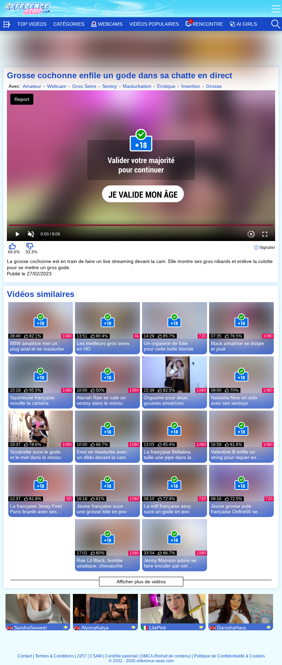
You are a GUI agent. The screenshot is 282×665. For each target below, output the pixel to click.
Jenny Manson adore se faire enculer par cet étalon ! (170, 563)
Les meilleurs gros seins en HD (103, 346)
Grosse (214, 86)
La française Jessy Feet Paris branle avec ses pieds (36, 508)
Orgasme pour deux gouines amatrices (165, 400)
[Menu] (277, 8)
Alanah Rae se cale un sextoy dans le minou (101, 400)
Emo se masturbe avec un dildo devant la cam (102, 454)
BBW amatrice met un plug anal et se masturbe (37, 346)
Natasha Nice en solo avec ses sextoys (234, 400)
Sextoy (109, 86)
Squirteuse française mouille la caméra (32, 400)
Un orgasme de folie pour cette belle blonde (169, 346)
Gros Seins (84, 86)
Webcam (56, 86)
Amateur (32, 86)
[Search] (275, 22)
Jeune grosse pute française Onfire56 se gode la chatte (234, 508)
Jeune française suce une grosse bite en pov (102, 508)
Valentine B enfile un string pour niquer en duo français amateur (234, 454)
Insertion (190, 86)
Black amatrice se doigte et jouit (237, 346)
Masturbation (137, 86)
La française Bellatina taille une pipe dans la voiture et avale (167, 454)
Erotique (166, 86)
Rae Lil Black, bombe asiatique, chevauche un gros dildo (103, 563)
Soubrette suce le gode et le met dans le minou (35, 454)
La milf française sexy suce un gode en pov (167, 508)
